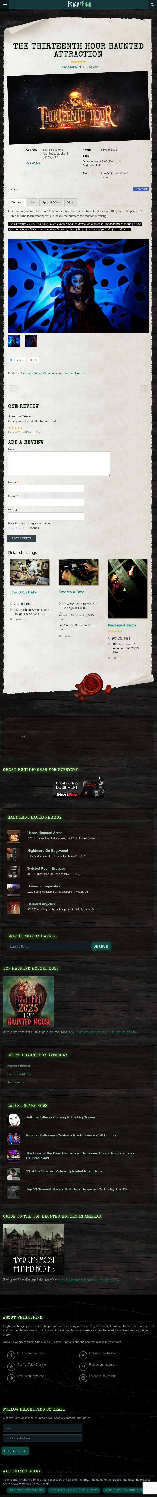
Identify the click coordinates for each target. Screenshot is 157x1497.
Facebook (141, 189)
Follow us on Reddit (102, 1376)
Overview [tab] (17, 202)
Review (13, 449)
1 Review (92, 66)
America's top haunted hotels (126, 1490)
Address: (32, 149)
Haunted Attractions (44, 373)
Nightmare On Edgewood (47, 851)
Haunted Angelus (41, 904)
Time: (86, 155)
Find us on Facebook (31, 1353)
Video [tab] (71, 202)
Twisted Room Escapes (46, 868)
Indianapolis (67, 66)
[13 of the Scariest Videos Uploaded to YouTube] (13, 1179)
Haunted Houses (74, 373)
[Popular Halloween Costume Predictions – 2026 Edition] (13, 1143)
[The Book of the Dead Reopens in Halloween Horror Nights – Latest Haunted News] (13, 1161)
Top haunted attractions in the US (74, 1490)
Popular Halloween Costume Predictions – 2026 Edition (71, 1135)
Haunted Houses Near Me (26, 1490)
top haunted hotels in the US (88, 1280)
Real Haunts (15, 1082)
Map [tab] (33, 202)
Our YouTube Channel (31, 1364)
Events (25, 373)
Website (13, 510)
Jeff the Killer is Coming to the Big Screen (60, 1117)
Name (13, 482)
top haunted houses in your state (103, 1033)
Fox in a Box (71, 592)
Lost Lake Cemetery (13, 389)
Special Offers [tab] (51, 202)
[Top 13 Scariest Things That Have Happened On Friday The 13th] (13, 1197)
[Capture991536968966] (78, 286)
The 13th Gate (23, 593)
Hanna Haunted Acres (44, 833)
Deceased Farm (122, 626)
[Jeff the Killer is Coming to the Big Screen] (13, 1125)
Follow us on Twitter (102, 1353)
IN (79, 66)
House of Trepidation (44, 886)
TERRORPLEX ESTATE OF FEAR (144, 389)
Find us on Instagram (103, 1364)
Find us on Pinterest (30, 1376)
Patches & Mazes (19, 1074)
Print (14, 189)
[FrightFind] (79, 4)
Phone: (88, 149)
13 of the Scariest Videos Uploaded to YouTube (64, 1171)
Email (13, 496)
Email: (87, 173)
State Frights (62, 1342)
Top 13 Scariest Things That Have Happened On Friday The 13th (77, 1189)
